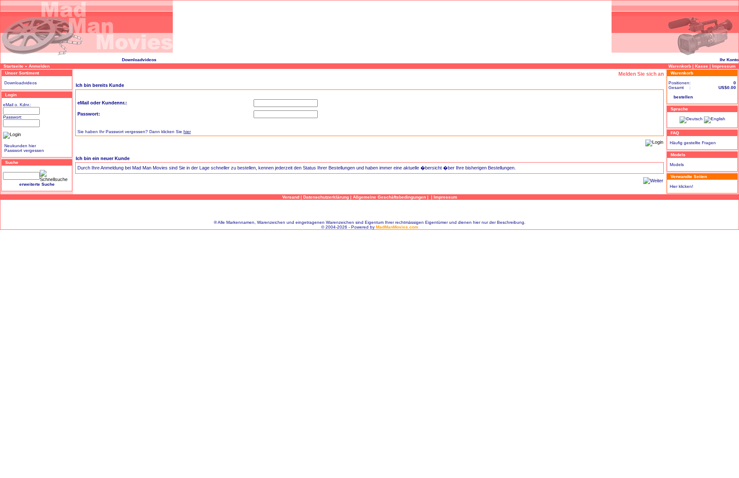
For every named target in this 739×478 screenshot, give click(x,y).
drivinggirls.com (55, 59)
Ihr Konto (729, 59)
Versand (290, 197)
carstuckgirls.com (19, 59)
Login (11, 94)
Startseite (13, 66)
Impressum (724, 66)
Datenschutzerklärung (326, 197)
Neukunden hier (20, 145)
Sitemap (369, 210)
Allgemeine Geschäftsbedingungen (389, 197)
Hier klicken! (681, 186)
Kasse (701, 66)
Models (677, 164)
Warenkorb (679, 66)
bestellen (683, 97)
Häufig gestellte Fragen (693, 142)
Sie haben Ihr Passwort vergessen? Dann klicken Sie (134, 131)
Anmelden (39, 66)
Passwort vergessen (24, 150)
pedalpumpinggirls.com (97, 59)
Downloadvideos (139, 59)
